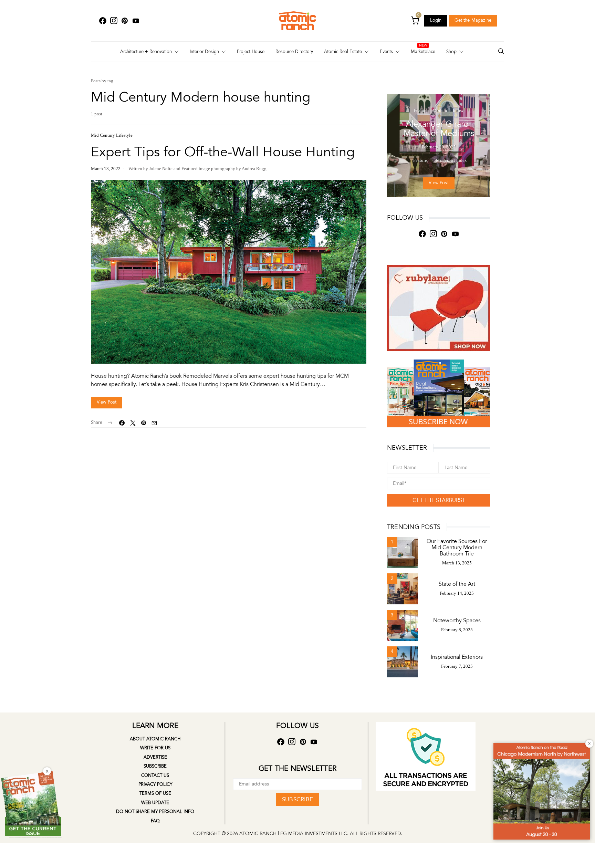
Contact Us (155, 775)
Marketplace (423, 52)
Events (386, 52)
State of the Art (457, 584)
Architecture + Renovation (146, 52)
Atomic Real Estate (343, 52)
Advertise (155, 757)
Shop (451, 52)
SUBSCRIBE (297, 799)
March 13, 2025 (457, 562)
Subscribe (155, 766)
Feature (421, 110)
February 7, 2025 (457, 666)
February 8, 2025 (457, 629)
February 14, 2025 (457, 593)
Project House (250, 52)
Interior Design (204, 52)
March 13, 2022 (106, 168)
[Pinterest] (124, 20)
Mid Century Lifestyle (112, 135)
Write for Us (155, 748)
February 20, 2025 (439, 146)
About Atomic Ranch (155, 739)
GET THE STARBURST (439, 500)
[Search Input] (501, 51)
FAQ (155, 821)
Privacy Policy (155, 784)
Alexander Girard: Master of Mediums (439, 128)
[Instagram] (113, 20)
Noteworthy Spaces (457, 620)
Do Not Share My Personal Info (155, 812)
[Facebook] (102, 20)
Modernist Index (447, 110)
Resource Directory (294, 52)
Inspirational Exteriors (457, 657)
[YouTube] (135, 20)
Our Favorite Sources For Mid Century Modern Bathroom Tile (457, 548)
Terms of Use (155, 793)
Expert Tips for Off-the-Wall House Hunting (223, 152)
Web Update (155, 803)
